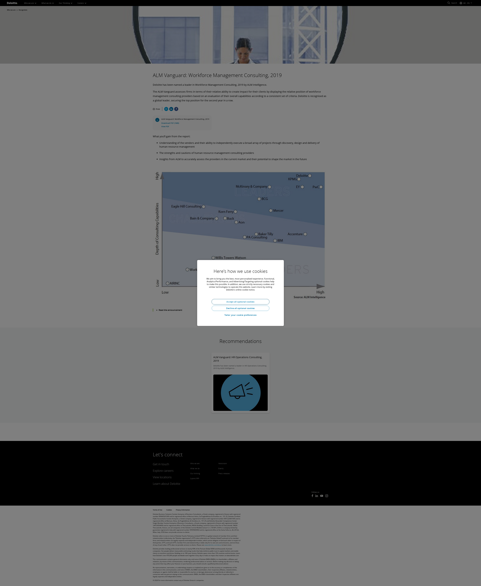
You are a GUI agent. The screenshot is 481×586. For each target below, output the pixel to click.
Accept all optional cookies (240, 301)
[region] (240, 293)
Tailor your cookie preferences (240, 315)
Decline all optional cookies (240, 308)
